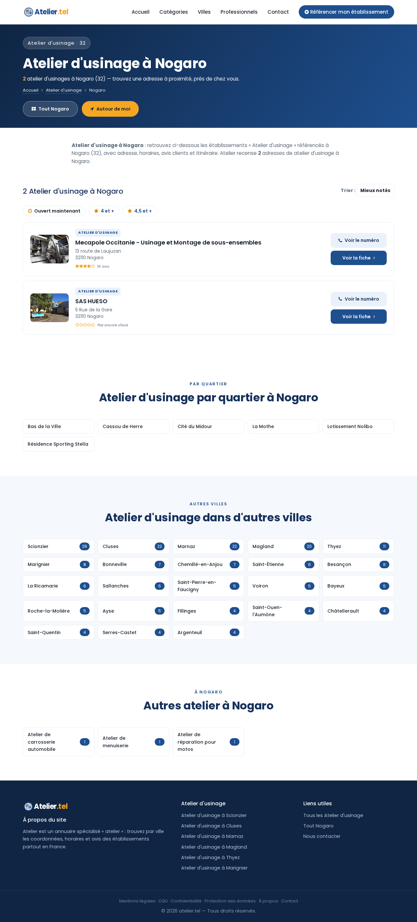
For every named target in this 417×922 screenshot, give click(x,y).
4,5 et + (143, 211)
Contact (278, 11)
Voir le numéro (362, 240)
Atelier (51, 12)
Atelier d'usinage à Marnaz (212, 836)
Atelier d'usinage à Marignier (214, 868)
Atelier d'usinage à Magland (214, 847)
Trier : (348, 190)
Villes (204, 11)
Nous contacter (321, 836)
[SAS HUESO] (49, 307)
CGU (163, 901)
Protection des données (230, 901)
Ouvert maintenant (57, 211)
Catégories (173, 11)
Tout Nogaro (53, 109)
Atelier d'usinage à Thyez (210, 857)
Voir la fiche (356, 258)
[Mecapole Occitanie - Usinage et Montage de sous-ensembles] (49, 249)
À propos (268, 901)
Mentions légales (137, 901)
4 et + (107, 211)
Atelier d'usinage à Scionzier (214, 815)
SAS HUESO (91, 301)
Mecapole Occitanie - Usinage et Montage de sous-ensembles (168, 242)
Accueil (141, 11)
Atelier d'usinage (64, 90)
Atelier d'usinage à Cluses (211, 826)
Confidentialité (186, 901)
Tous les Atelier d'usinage (333, 815)
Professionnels (239, 11)
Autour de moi (113, 109)
